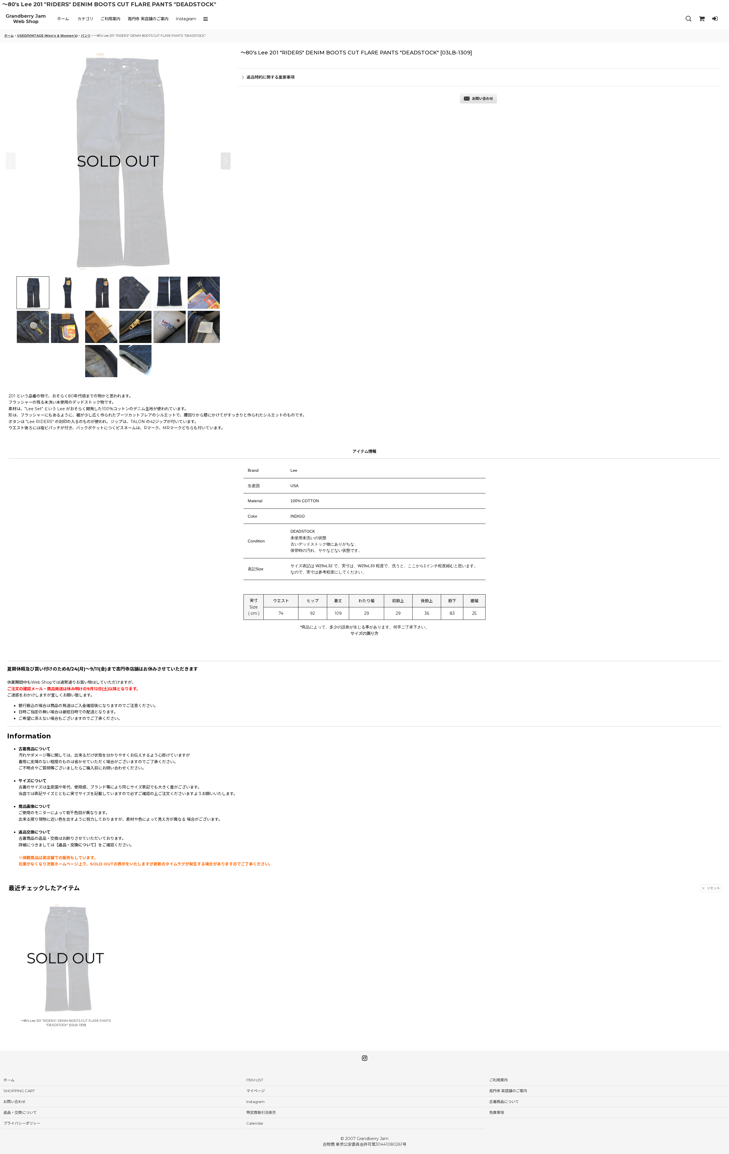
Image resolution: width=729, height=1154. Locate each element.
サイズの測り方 (364, 633)
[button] (206, 18)
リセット (713, 888)
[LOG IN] (714, 19)
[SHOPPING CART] (701, 19)
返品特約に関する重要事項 (270, 77)
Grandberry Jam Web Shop (26, 18)
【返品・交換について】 (76, 844)
